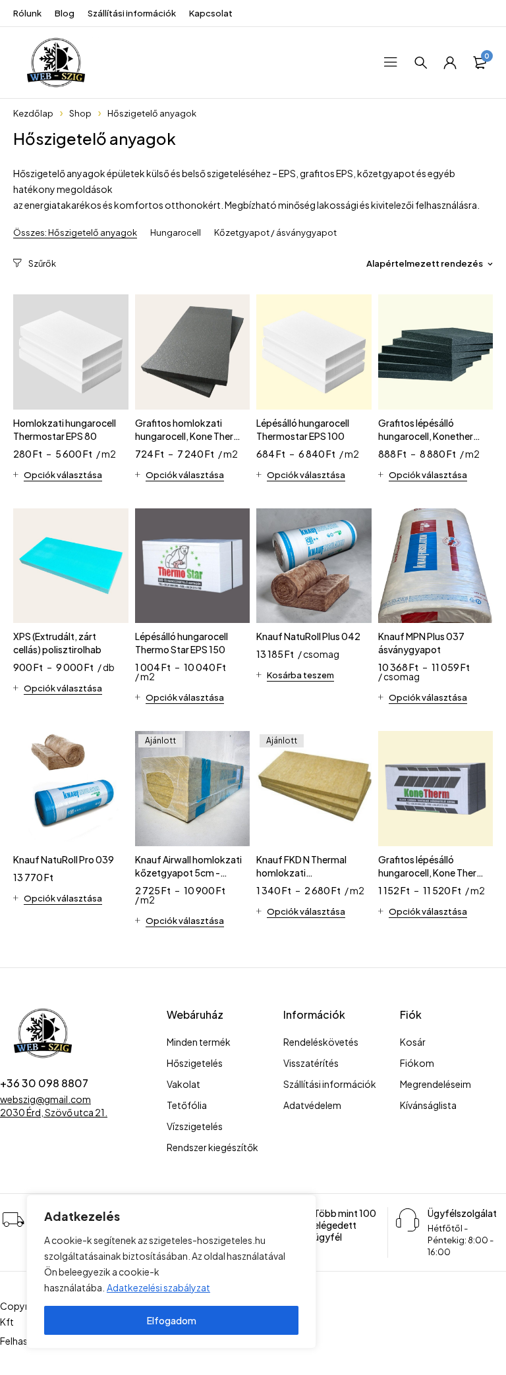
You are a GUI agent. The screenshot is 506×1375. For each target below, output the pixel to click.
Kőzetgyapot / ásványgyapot (275, 233)
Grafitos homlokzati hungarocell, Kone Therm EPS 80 (188, 436)
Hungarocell (175, 233)
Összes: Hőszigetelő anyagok (75, 233)
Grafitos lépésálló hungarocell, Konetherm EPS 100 (430, 436)
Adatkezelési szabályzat (158, 1287)
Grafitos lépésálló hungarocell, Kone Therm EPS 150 (431, 872)
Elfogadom (171, 1320)
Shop (80, 113)
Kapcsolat (211, 13)
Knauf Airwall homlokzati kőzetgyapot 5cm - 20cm (188, 872)
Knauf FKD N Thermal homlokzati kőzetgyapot (301, 872)
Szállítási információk (132, 13)
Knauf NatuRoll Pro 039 (63, 859)
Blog (64, 13)
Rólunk (27, 13)
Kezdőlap (33, 113)
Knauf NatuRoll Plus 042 (308, 636)
